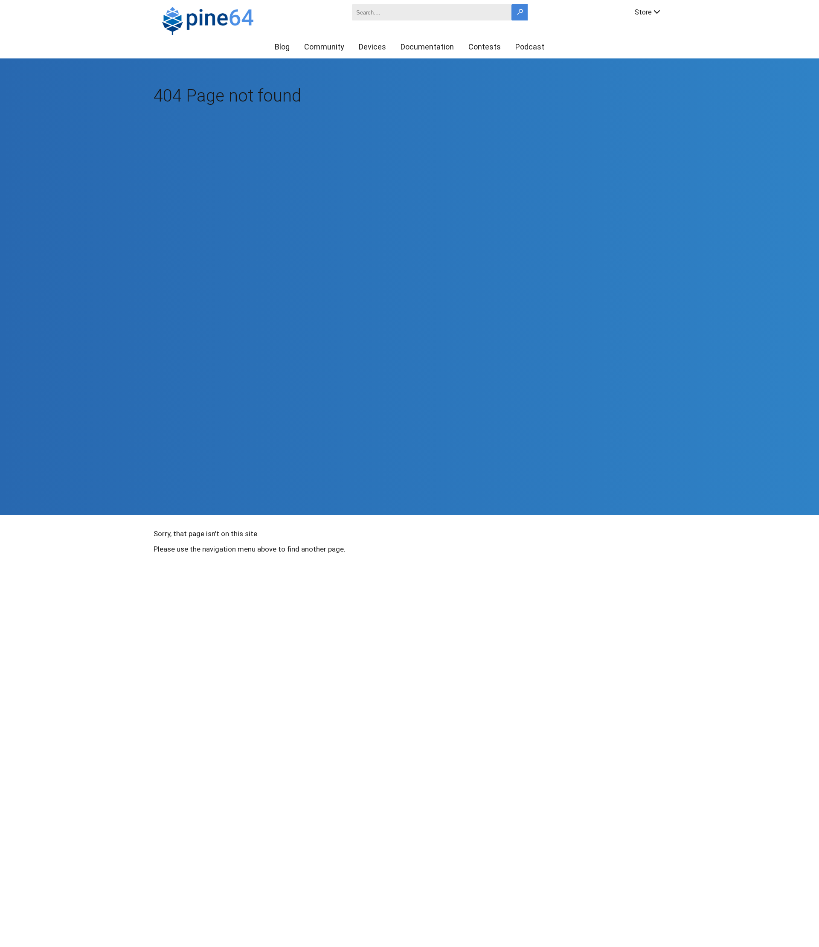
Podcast (529, 46)
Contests (484, 46)
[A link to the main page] (237, 19)
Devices (372, 46)
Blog (282, 46)
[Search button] (519, 12)
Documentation (427, 46)
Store (643, 12)
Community (324, 46)
